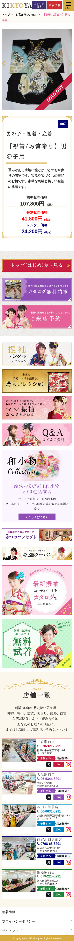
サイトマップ (12, 930)
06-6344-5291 (50, 779)
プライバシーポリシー (18, 921)
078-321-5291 (50, 746)
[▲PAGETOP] (64, 931)
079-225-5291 (50, 876)
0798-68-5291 (50, 844)
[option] (37, 69)
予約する (45, 758)
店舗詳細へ (63, 758)
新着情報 (8, 912)
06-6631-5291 (50, 811)
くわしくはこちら (37, 517)
